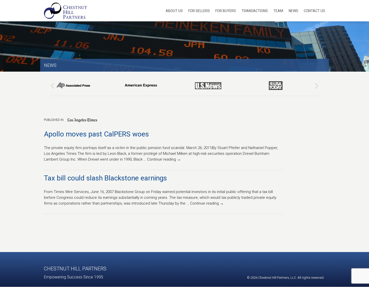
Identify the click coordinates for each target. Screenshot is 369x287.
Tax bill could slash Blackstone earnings (105, 178)
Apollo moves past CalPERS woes (96, 134)
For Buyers (225, 11)
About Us (174, 11)
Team (278, 11)
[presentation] (52, 85)
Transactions (254, 11)
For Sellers (199, 11)
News (293, 11)
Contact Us (314, 11)
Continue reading (164, 159)
